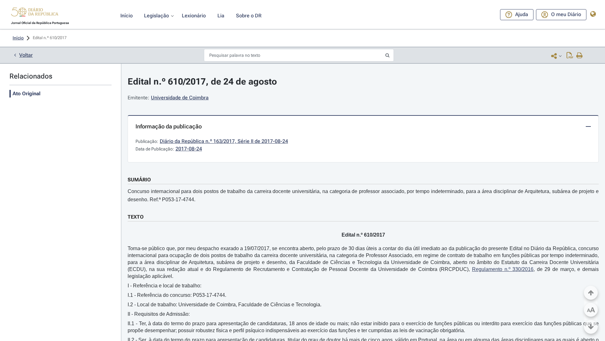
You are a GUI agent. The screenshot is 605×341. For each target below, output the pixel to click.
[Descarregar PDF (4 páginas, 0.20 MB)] (570, 55)
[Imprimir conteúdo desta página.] (579, 55)
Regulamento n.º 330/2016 (502, 269)
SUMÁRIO (139, 180)
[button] (34, 13)
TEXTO (136, 217)
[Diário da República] (34, 13)
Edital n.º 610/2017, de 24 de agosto (202, 81)
